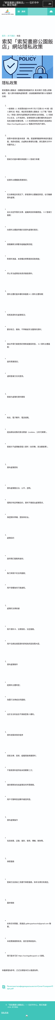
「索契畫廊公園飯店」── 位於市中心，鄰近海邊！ (21, 3)
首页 (4, 36)
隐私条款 (4, 1013)
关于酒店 (11, 36)
